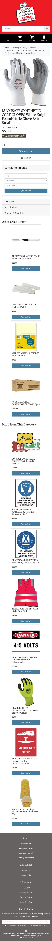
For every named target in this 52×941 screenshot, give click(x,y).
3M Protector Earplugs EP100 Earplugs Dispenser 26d (25, 811)
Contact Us (26, 875)
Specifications (11, 207)
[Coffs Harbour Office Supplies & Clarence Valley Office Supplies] (26, 12)
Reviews (8, 213)
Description (10, 201)
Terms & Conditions (28, 926)
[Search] (47, 29)
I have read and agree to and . (26, 926)
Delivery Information (26, 858)
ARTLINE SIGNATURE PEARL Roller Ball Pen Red (26, 257)
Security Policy (26, 902)
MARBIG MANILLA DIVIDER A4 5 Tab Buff (25, 354)
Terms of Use (26, 888)
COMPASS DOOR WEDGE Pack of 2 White (24, 305)
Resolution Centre (26, 848)
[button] (26, 158)
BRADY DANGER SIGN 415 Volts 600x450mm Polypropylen (24, 659)
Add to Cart (27, 151)
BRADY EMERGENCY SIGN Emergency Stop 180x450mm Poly (24, 761)
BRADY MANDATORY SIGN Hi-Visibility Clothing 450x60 (26, 561)
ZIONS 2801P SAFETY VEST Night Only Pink (25, 610)
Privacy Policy (26, 892)
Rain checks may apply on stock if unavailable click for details (13, 135)
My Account (26, 843)
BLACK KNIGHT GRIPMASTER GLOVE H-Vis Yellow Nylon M (25, 710)
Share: (5, 127)
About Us (26, 870)
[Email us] (26, 930)
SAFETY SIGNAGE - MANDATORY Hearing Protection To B (23, 512)
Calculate (27, 191)
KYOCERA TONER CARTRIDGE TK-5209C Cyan (26, 403)
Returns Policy (26, 897)
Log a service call (26, 853)
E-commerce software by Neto (31, 936)
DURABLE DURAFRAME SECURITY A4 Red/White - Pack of (24, 461)
